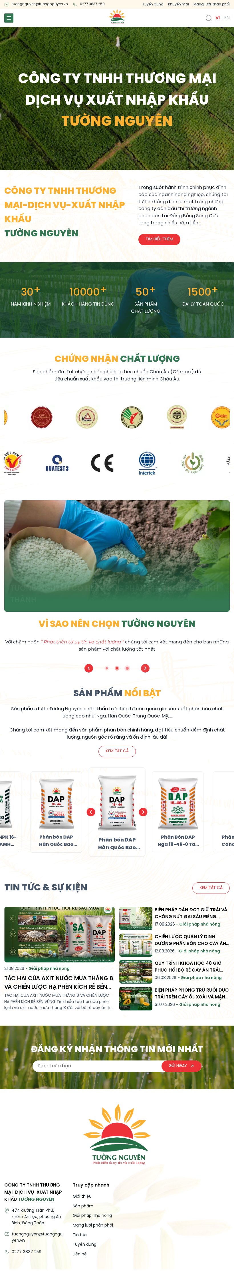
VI (217, 17)
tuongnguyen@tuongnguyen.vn (40, 4)
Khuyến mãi (178, 4)
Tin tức (80, 1235)
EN (227, 17)
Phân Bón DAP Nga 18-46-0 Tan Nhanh (178, 844)
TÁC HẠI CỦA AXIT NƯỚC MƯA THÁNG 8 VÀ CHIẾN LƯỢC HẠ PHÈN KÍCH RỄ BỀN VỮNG (58, 987)
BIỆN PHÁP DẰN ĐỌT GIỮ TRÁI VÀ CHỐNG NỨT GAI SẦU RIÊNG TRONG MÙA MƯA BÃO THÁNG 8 (191, 917)
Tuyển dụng (153, 4)
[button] (88, 668)
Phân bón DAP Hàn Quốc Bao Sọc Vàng (56, 844)
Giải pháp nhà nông (92, 1216)
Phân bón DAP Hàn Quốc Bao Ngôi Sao (117, 847)
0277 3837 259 (92, 4)
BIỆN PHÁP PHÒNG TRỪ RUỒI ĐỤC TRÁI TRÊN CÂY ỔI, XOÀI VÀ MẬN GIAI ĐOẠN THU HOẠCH (192, 997)
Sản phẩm (83, 1206)
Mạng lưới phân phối (211, 4)
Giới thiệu (82, 1197)
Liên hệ (80, 1254)
